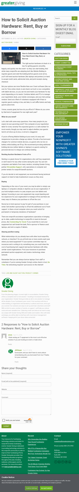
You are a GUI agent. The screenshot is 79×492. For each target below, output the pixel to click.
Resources (38, 8)
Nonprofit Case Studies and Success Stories (65, 90)
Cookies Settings (31, 488)
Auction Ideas (7, 42)
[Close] (75, 477)
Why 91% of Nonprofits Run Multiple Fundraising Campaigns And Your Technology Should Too (39, 451)
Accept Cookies (46, 488)
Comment (5, 397)
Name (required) (7, 373)
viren (10, 335)
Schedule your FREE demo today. (66, 162)
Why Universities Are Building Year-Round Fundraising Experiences (37, 441)
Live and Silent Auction (15, 273)
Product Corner (31, 273)
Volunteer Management (61, 119)
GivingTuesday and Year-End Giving (63, 80)
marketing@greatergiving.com (64, 441)
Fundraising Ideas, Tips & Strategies (65, 74)
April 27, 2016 (27, 350)
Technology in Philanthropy (61, 113)
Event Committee (62, 63)
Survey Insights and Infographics (64, 107)
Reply (10, 344)
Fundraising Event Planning (63, 68)
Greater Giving (30, 38)
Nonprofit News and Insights (64, 96)
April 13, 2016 (17, 335)
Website (4, 389)
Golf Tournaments (63, 85)
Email (58, 37)
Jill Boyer (18, 350)
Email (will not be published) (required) (14, 381)
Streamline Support (14, 167)
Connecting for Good (18, 222)
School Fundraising (64, 102)
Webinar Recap (61, 124)
